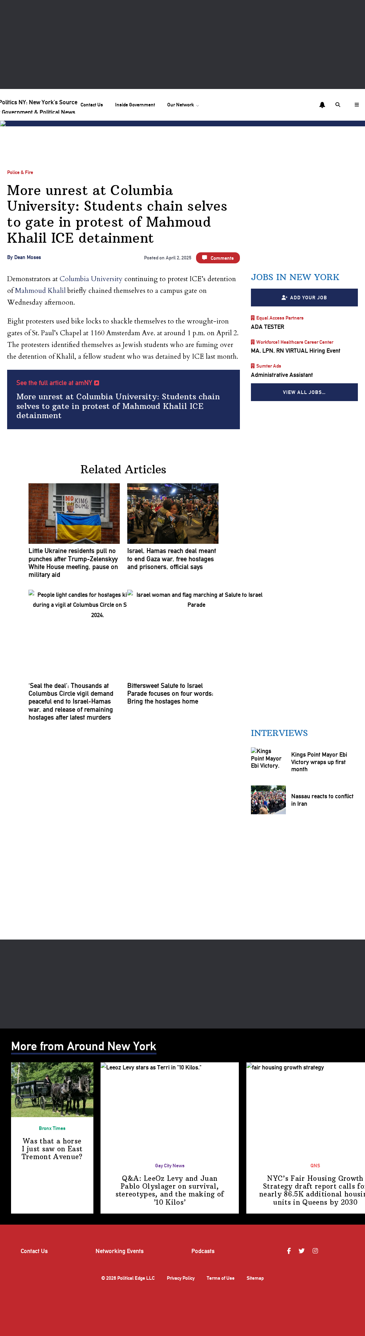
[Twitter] (303, 1251)
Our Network (180, 104)
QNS (315, 1165)
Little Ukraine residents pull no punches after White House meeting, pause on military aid (73, 563)
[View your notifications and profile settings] (322, 105)
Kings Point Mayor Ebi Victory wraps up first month (319, 762)
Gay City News (170, 1165)
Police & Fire (20, 172)
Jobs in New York (295, 277)
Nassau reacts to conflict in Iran (322, 800)
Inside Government (135, 104)
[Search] (339, 105)
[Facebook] (290, 1251)
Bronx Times (52, 1128)
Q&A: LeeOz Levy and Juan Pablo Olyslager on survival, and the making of (169, 1190)
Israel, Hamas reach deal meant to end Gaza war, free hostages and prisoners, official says (171, 559)
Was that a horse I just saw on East (52, 1149)
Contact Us (92, 104)
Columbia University (91, 279)
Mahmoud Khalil (40, 290)
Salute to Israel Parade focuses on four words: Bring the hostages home (170, 694)
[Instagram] (316, 1251)
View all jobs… (304, 392)
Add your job (308, 297)
